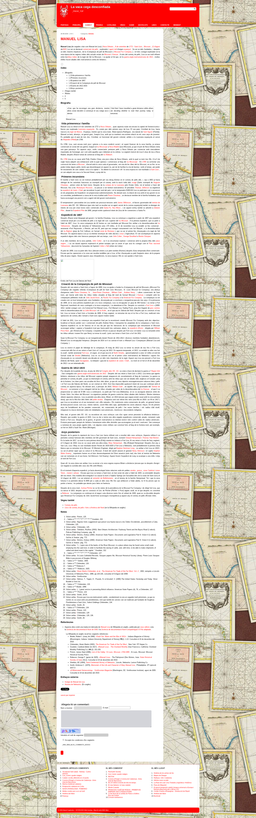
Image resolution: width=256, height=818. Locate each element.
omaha (132, 470)
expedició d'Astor (136, 328)
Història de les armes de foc (164, 773)
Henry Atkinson (138, 451)
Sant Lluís (138, 47)
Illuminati (157, 796)
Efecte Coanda (113, 787)
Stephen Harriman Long (125, 448)
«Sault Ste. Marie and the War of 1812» (111, 636)
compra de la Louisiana (114, 185)
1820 (64, 49)
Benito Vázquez (145, 236)
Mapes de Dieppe (160, 775)
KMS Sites (105, 810)
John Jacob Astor (92, 298)
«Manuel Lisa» (103, 647)
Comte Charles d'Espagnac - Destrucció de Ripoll (172, 791)
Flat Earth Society (114, 772)
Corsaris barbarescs (115, 797)
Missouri (147, 47)
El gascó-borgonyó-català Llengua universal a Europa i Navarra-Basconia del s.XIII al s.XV (174, 788)
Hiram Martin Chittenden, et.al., (108, 571)
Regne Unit (155, 371)
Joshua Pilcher (86, 488)
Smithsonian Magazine (103, 670)
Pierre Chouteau (114, 195)
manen (69, 473)
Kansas (115, 54)
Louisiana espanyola (86, 129)
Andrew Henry (129, 292)
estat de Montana (107, 231)
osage (134, 182)
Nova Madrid (114, 147)
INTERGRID (80, 810)
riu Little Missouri (89, 311)
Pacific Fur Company (111, 298)
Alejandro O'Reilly (70, 140)
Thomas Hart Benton (151, 438)
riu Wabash (107, 155)
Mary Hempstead (115, 443)
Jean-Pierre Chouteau (101, 292)
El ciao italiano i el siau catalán (119, 785)
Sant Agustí (147, 132)
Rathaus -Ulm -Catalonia (163, 778)
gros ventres (155, 308)
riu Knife (103, 311)
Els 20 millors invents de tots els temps (122, 783)
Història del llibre (68, 794)
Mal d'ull (111, 776)
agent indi (113, 49)
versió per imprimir (68, 695)
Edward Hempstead (133, 438)
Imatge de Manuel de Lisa (75, 682)
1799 (144, 162)
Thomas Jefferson (142, 188)
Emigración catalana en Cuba (73, 786)
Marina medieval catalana (71, 784)
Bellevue (65, 493)
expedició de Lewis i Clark (73, 190)
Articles (91, 34)
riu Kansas (145, 389)
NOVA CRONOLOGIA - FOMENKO (74, 789)
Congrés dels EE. (108, 371)
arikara (76, 473)
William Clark (117, 292)
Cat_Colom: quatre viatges (72, 775)
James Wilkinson (124, 203)
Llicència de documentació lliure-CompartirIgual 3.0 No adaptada (126, 630)
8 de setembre (120, 47)
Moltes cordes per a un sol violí (73, 791)
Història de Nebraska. (73, 684)
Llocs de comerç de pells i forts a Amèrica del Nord (84, 508)
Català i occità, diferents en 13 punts (75, 778)
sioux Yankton (148, 470)
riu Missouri (123, 221)
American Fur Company (132, 298)
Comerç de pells (71, 505)
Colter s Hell (104, 246)
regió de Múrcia (76, 132)
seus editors (145, 627)
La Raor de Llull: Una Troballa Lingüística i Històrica (172, 783)
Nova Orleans (108, 47)
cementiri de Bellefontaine (103, 478)
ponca (139, 470)
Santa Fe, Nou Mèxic (112, 208)
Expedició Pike (79, 210)
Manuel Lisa (105, 627)
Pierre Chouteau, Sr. (82, 292)
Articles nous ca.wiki (161, 780)
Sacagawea (84, 361)
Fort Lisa (149, 305)
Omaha (77, 356)
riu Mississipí (102, 147)
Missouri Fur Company (123, 52)
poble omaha (98, 400)
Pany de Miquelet (160, 785)
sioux (122, 234)
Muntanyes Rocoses (85, 188)
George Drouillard (130, 236)
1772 (131, 47)
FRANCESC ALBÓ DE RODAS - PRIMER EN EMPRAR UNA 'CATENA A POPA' (124, 791)
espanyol (127, 49)
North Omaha (119, 353)
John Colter (117, 236)
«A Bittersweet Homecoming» (81, 670)
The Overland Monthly (119, 647)
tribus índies (72, 57)
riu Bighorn (68, 231)
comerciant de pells (90, 49)
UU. (117, 371)
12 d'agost (156, 47)
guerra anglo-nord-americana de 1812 (138, 57)
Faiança (65, 796)
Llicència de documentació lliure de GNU (82, 630)
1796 (65, 159)
